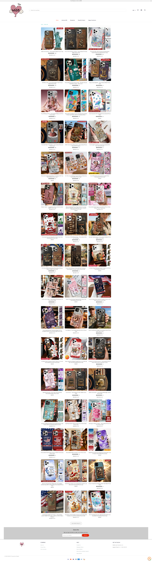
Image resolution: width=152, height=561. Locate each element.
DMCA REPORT (79, 553)
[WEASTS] (15, 10)
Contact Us (79, 545)
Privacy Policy (42, 547)
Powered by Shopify (15, 556)
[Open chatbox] (149, 558)
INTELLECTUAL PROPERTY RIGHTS (83, 551)
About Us (42, 545)
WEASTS (9, 556)
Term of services (43, 549)
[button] (72, 20)
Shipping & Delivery (80, 547)
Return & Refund (79, 549)
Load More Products (76, 523)
